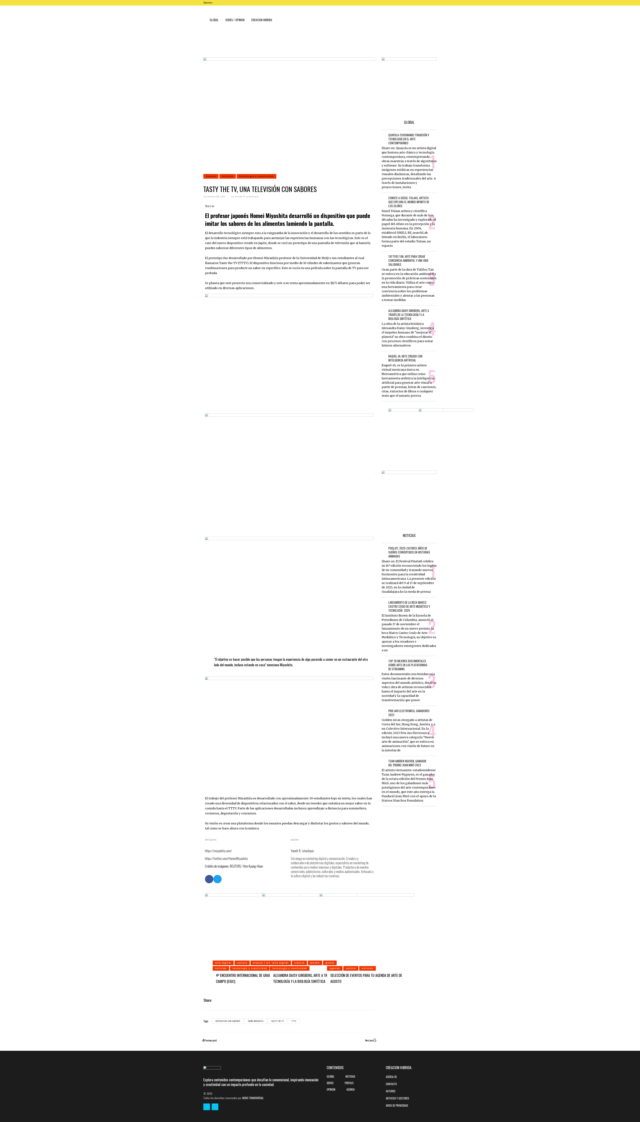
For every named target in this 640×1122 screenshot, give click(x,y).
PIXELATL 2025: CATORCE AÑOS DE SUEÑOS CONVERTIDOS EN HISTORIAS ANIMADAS (409, 552)
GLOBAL (330, 1076)
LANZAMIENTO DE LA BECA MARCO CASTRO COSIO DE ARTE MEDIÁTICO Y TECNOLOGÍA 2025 (409, 606)
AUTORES (390, 1091)
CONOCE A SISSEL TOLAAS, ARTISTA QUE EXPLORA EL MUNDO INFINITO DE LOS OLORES (408, 202)
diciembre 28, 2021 (214, 196)
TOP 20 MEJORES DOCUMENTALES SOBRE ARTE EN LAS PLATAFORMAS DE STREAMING (407, 665)
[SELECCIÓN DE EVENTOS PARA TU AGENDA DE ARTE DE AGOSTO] (367, 940)
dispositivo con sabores (228, 1021)
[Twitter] (217, 879)
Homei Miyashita (256, 1021)
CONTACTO (391, 1084)
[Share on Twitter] (220, 206)
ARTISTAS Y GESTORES (397, 1098)
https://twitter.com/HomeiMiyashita (226, 858)
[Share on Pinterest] (227, 206)
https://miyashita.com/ (218, 850)
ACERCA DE (391, 1077)
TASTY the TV (277, 1021)
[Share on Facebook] (216, 206)
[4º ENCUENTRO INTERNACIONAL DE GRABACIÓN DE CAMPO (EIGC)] (252, 940)
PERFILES (349, 1083)
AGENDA (350, 1089)
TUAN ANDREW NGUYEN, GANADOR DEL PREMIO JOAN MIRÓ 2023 (407, 763)
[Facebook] (209, 879)
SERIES (330, 1083)
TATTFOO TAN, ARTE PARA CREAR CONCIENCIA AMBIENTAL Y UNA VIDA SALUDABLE (408, 260)
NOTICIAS (350, 1076)
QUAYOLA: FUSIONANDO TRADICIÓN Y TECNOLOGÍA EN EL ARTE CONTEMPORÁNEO (408, 139)
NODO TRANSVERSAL (253, 1098)
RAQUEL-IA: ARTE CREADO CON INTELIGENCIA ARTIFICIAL (405, 358)
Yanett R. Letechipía (247, 196)
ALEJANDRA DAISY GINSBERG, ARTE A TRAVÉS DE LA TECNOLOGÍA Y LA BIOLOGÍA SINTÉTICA (408, 314)
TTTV (293, 1021)
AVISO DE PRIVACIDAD (397, 1105)
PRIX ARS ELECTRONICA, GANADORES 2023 (409, 713)
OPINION (331, 1089)
